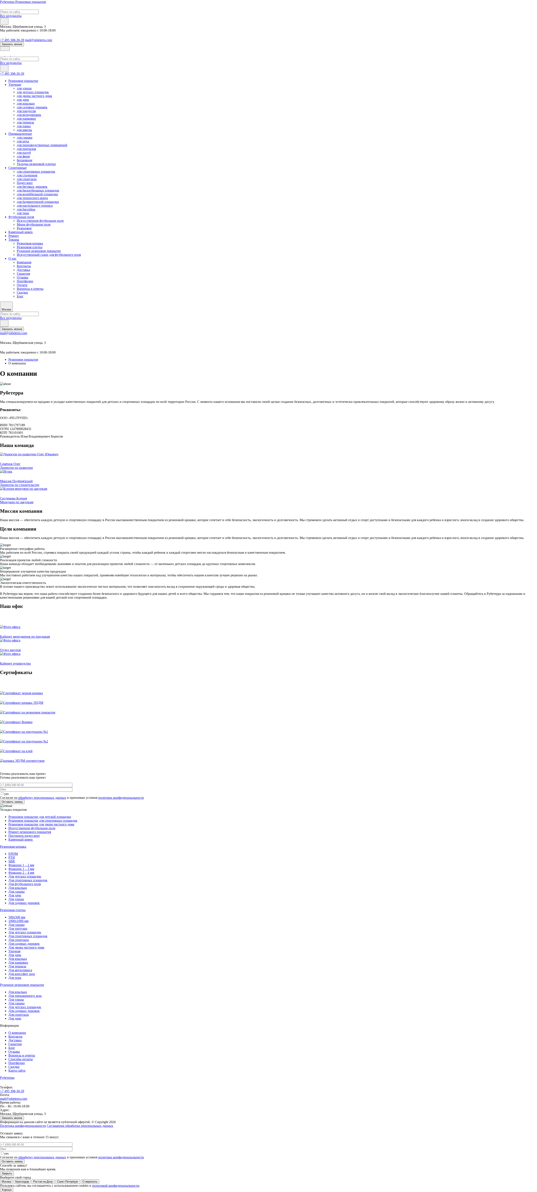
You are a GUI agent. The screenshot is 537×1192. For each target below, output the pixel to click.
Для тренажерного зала (25, 995)
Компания (24, 262)
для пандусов (26, 111)
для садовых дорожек (32, 107)
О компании (17, 1032)
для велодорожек (29, 115)
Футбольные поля (21, 217)
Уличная (14, 951)
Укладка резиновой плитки (36, 164)
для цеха (23, 141)
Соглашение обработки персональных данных (80, 1126)
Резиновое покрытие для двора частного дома (41, 824)
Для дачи (14, 895)
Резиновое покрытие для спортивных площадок (42, 820)
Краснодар (22, 1181)
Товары (13, 239)
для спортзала (26, 179)
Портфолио (25, 281)
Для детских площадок (24, 876)
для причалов (26, 149)
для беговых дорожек (32, 186)
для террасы (25, 122)
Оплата (22, 285)
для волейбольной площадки (37, 194)
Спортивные (17, 168)
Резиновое (24, 228)
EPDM (13, 854)
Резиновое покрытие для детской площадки (39, 817)
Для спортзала (18, 940)
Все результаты (11, 16)
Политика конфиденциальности (23, 1126)
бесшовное (24, 160)
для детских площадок (33, 92)
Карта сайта (16, 1070)
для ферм (23, 156)
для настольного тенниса (35, 205)
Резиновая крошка (30, 243)
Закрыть (7, 1173)
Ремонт (13, 236)
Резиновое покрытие (23, 81)
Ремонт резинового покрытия (29, 832)
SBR (11, 861)
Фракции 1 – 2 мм (21, 865)
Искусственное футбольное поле (40, 220)
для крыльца (26, 103)
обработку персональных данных (42, 797)
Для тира (14, 977)
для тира (23, 213)
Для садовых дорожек (24, 903)
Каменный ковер (20, 232)
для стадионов (27, 175)
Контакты (24, 266)
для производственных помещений (42, 145)
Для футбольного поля (24, 884)
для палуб (24, 152)
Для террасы (17, 966)
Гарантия (23, 273)
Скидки (22, 292)
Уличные (14, 84)
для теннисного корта (32, 198)
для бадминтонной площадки (38, 202)
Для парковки (18, 962)
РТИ (11, 857)
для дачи (23, 99)
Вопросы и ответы (30, 288)
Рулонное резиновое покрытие (39, 251)
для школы (24, 130)
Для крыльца (17, 888)
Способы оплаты (20, 1059)
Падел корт (25, 183)
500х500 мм (16, 917)
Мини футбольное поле (34, 224)
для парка (24, 126)
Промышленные (20, 133)
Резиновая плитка (29, 247)
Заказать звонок (12, 44)
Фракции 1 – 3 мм (21, 869)
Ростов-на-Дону (43, 1181)
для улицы (24, 88)
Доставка (23, 270)
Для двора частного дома (26, 947)
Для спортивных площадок (27, 880)
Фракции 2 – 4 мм (21, 872)
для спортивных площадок (36, 171)
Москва (6, 1181)
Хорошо (7, 1189)
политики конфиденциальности (121, 797)
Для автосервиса (20, 970)
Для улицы (16, 899)
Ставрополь (90, 1181)
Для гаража (16, 891)
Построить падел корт (24, 835)
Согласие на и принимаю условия (72, 797)
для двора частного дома (34, 96)
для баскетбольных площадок (38, 190)
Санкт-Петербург (67, 1181)
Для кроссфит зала (21, 974)
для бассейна (26, 209)
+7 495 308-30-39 (12, 40)
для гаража (24, 137)
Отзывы (22, 277)
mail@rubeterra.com (38, 40)
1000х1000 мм (18, 921)
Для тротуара (17, 928)
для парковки (26, 118)
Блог (20, 296)
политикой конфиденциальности (115, 1185)
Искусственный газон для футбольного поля (49, 254)
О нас (12, 258)
